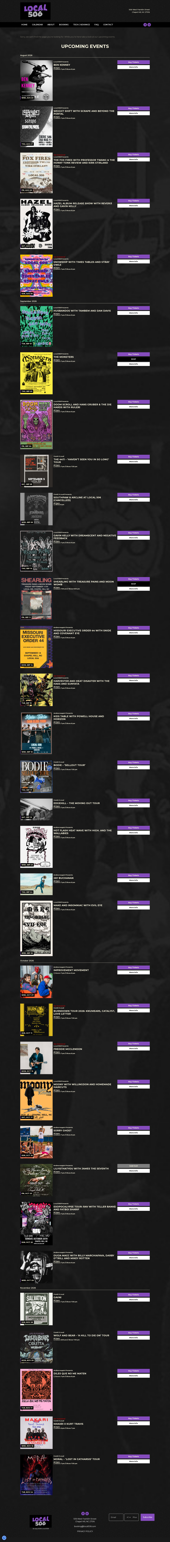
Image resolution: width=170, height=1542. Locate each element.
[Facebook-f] (145, 24)
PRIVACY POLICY (85, 1531)
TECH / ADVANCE (81, 25)
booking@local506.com (85, 1526)
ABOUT (51, 25)
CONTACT (108, 25)
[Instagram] (149, 24)
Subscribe (147, 1517)
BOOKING (64, 25)
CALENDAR (37, 25)
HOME (24, 25)
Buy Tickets (133, 62)
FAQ (96, 25)
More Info (133, 67)
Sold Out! (133, 1166)
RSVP (133, 359)
